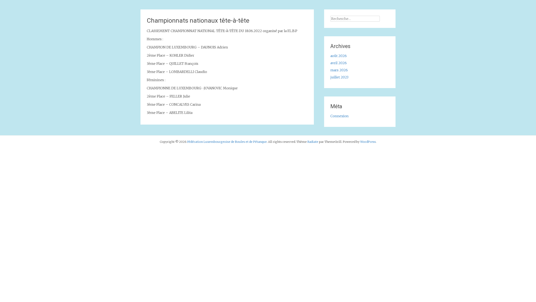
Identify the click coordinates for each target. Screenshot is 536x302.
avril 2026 (338, 63)
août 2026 (338, 56)
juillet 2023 (339, 77)
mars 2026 (339, 70)
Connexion (339, 116)
